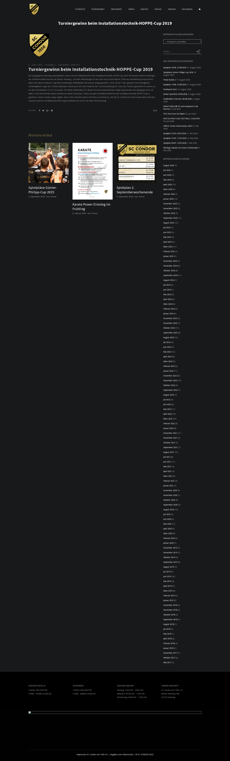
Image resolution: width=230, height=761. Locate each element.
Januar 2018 (168, 648)
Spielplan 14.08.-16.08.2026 (174, 84)
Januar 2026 (168, 199)
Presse (53, 196)
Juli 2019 (167, 571)
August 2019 (168, 567)
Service (75, 65)
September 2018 (170, 619)
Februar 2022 (169, 423)
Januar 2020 (168, 543)
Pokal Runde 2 (169, 79)
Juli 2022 (167, 399)
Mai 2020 (167, 524)
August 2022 (168, 395)
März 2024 (167, 304)
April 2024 (167, 299)
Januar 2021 (168, 485)
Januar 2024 (168, 313)
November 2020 (170, 495)
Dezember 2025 (170, 203)
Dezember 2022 (170, 375)
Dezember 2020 (170, 490)
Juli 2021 (167, 457)
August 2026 (168, 165)
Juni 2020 (167, 519)
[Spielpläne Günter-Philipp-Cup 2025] (48, 163)
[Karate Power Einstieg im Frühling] (93, 171)
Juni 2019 (167, 576)
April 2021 (167, 471)
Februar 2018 (169, 643)
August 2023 (168, 337)
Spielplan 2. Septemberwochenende (135, 189)
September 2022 (170, 390)
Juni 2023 (167, 347)
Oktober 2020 (169, 500)
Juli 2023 (167, 342)
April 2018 (167, 638)
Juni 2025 (167, 232)
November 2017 (170, 653)
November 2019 (170, 552)
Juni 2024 (167, 289)
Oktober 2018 (169, 614)
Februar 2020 (169, 538)
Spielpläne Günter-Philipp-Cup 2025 (42, 189)
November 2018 (170, 610)
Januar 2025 (168, 256)
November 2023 (170, 323)
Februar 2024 (169, 308)
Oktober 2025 (169, 213)
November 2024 (170, 265)
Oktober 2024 (169, 270)
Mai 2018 (167, 633)
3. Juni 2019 (35, 65)
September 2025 (170, 218)
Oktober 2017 (169, 657)
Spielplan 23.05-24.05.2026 (174, 133)
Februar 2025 (169, 251)
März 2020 (167, 533)
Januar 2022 (168, 428)
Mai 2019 (167, 581)
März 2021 (167, 476)
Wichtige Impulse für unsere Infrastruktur (180, 147)
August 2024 (168, 280)
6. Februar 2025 (79, 213)
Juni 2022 (167, 404)
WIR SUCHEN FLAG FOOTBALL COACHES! (181, 118)
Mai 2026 (167, 179)
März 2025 (167, 246)
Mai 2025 (167, 237)
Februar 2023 (169, 366)
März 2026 (167, 189)
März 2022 (167, 418)
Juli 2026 (167, 170)
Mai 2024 (167, 294)
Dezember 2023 (170, 318)
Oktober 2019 (169, 557)
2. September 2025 (36, 196)
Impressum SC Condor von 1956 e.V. (92, 754)
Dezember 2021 (170, 433)
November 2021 (170, 438)
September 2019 (170, 562)
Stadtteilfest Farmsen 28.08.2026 (177, 99)
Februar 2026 (169, 194)
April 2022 (167, 414)
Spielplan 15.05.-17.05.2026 (174, 138)
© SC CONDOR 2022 (144, 754)
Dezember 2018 (170, 605)
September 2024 (170, 275)
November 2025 (170, 208)
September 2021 (170, 447)
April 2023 (167, 356)
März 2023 (167, 361)
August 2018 (168, 624)
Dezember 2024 (170, 261)
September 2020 (170, 504)
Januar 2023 (168, 371)
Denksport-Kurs (170, 89)
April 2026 (167, 184)
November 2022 (170, 380)
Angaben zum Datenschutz (121, 754)
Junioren (63, 65)
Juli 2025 (167, 227)
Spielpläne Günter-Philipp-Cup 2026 (178, 72)
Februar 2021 (169, 481)
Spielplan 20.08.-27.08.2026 (174, 67)
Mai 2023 (167, 351)
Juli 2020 (167, 514)
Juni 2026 (167, 175)
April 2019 (167, 586)
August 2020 (168, 509)
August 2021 (168, 452)
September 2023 (170, 332)
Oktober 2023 (169, 328)
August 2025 (168, 222)
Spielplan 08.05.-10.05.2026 (174, 143)
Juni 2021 (167, 461)
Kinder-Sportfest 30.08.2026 (175, 94)
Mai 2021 (167, 466)
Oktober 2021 (169, 442)
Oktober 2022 (169, 385)
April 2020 (167, 528)
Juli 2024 (167, 285)
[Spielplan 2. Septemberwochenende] (137, 163)
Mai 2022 (167, 409)
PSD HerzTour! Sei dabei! (174, 113)
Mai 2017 (167, 662)
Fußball (50, 65)
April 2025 (167, 242)
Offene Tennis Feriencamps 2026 (177, 126)
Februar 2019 (169, 595)
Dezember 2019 (170, 547)
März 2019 (167, 590)
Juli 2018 (167, 629)
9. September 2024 (125, 196)
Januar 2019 (168, 600)
